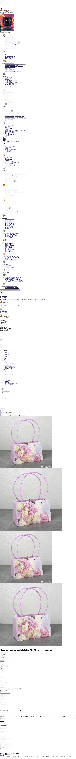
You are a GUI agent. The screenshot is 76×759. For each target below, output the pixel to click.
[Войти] (0, 341)
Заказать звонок (3, 322)
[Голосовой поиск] (1, 292)
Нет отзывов (3, 653)
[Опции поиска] (1, 291)
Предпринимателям (4, 736)
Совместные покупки (5, 737)
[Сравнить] (2, 657)
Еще (5, 87)
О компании (3, 734)
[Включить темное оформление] (1, 8)
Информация (3, 739)
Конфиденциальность (5, 754)
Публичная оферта (4, 744)
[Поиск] (1, 340)
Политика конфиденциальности (7, 743)
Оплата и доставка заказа (5, 745)
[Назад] (5, 361)
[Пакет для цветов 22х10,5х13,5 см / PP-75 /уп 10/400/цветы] (26, 582)
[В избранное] (2, 656)
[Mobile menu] (1, 314)
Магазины (2, 742)
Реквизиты (2, 741)
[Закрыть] (1, 346)
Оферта (2, 755)
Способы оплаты (4, 747)
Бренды (2, 732)
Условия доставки (4, 748)
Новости (2, 738)
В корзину (2, 691)
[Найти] (3, 292)
